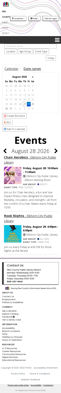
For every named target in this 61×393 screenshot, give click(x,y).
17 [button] (11, 99)
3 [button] (11, 90)
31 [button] (28, 86)
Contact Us (15, 265)
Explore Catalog (10, 313)
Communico (48, 385)
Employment (9, 299)
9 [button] (6, 95)
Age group (25, 51)
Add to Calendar (15, 129)
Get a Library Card (11, 319)
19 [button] (20, 99)
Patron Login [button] (51, 18)
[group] (30, 93)
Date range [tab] (32, 68)
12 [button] (20, 95)
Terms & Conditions (39, 373)
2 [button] (6, 90)
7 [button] (28, 90)
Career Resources (11, 351)
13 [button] (24, 95)
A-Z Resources (9, 348)
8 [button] (32, 90)
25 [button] (15, 104)
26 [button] (6, 86)
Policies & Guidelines (12, 302)
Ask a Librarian (9, 310)
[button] (57, 40)
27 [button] (11, 86)
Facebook (7, 316)
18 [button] (15, 99)
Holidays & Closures (12, 337)
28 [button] (15, 86)
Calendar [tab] (12, 68)
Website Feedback (30, 379)
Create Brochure (15, 115)
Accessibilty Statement (46, 367)
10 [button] (11, 95)
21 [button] (28, 99)
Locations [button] (18, 18)
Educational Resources (14, 360)
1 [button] (32, 86)
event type (41, 51)
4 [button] (15, 90)
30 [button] (24, 86)
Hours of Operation (12, 339)
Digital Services (10, 357)
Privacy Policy (18, 373)
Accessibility (8, 328)
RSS (8, 122)
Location (10, 51)
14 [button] (28, 95)
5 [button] (20, 90)
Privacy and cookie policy (18, 385)
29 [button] (20, 86)
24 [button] (11, 104)
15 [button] (32, 95)
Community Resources (14, 354)
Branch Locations (11, 331)
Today (50, 58)
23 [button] (6, 104)
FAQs (4, 334)
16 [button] (6, 99)
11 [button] (15, 95)
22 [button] (32, 99)
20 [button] (24, 99)
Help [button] (34, 18)
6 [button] (24, 90)
